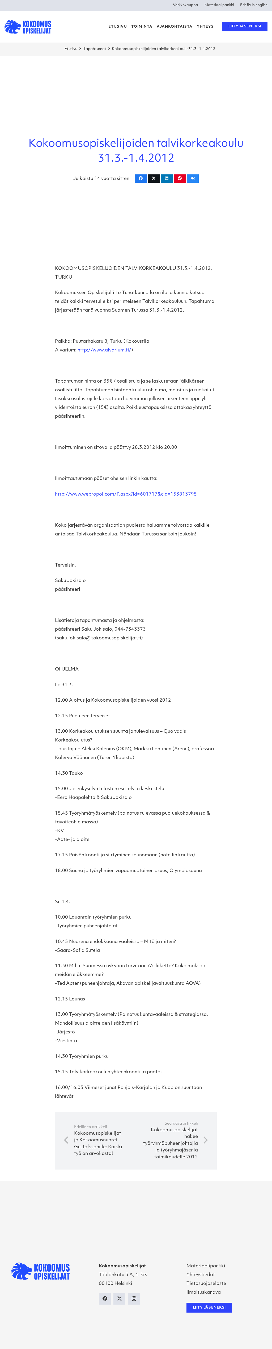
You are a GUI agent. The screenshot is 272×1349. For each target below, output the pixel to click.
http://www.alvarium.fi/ (104, 350)
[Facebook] (105, 1299)
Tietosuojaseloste (206, 1283)
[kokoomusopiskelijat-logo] (28, 26)
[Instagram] (134, 1299)
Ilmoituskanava (203, 1292)
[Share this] (141, 178)
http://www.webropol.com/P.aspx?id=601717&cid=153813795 (126, 494)
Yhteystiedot (200, 1275)
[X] (119, 1299)
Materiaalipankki (205, 1266)
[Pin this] (180, 178)
